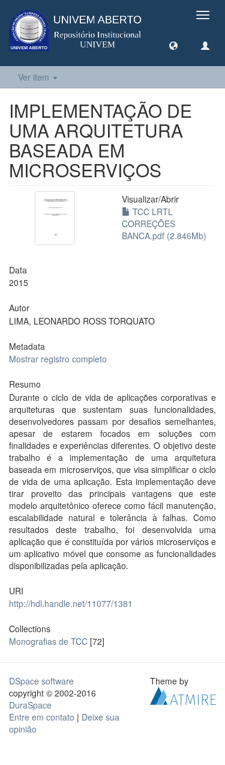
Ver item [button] (35, 77)
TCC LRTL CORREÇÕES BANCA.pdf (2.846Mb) (164, 224)
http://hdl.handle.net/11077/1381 (71, 603)
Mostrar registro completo (58, 359)
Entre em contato (41, 717)
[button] (173, 45)
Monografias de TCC (48, 641)
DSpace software (41, 681)
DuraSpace (30, 705)
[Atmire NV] (183, 695)
